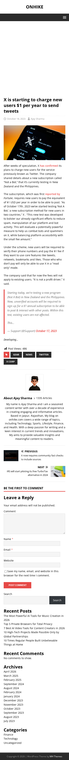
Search (8, 594)
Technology (11, 738)
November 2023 (13, 704)
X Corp (10, 361)
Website (9, 560)
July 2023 (9, 721)
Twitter (44, 354)
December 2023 (13, 700)
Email (7, 549)
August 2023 (11, 717)
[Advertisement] (34, 60)
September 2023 (14, 712)
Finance (8, 734)
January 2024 (12, 696)
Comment (10, 511)
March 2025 (11, 675)
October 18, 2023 (16, 118)
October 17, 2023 (46, 331)
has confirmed (49, 165)
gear (16, 354)
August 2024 (11, 688)
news (29, 354)
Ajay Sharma (37, 118)
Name (8, 539)
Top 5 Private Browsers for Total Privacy (28, 624)
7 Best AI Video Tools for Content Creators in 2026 (34, 628)
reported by (52, 194)
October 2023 (12, 708)
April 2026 (10, 671)
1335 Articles (44, 398)
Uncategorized (13, 743)
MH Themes (56, 756)
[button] (64, 17)
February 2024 (12, 692)
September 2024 (14, 684)
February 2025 (12, 680)
